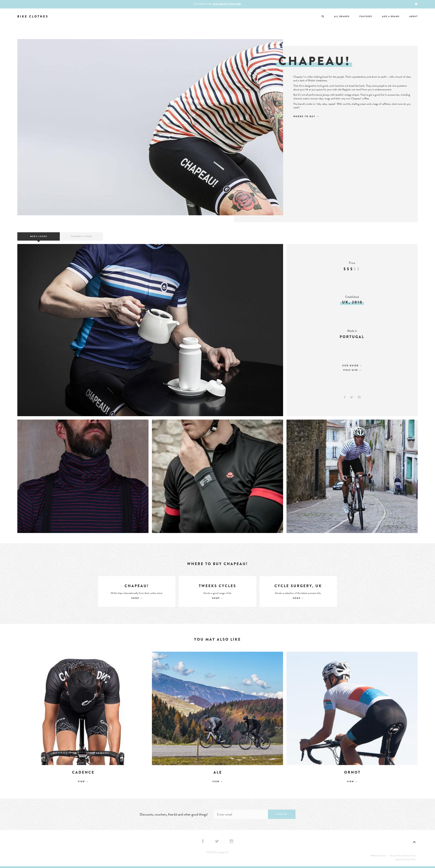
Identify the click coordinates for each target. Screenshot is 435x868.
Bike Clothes (32, 16)
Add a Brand (390, 16)
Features (365, 16)
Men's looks (38, 236)
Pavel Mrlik (411, 859)
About (413, 16)
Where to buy (304, 116)
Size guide (351, 365)
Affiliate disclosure (378, 855)
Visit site (351, 370)
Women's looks (81, 236)
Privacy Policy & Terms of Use (403, 855)
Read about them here (227, 4)
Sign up (281, 814)
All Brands (342, 16)
